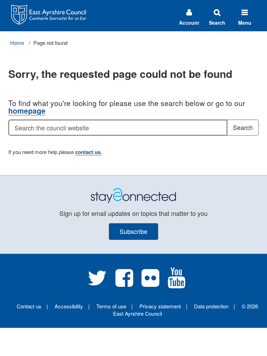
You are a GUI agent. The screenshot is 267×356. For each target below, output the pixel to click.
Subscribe (133, 231)
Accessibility (69, 306)
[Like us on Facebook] (124, 283)
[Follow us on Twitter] (97, 283)
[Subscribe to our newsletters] (133, 195)
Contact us (29, 306)
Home (17, 42)
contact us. (88, 152)
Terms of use (111, 306)
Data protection (211, 306)
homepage (27, 110)
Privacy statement (160, 306)
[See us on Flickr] (150, 283)
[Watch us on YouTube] (176, 283)
